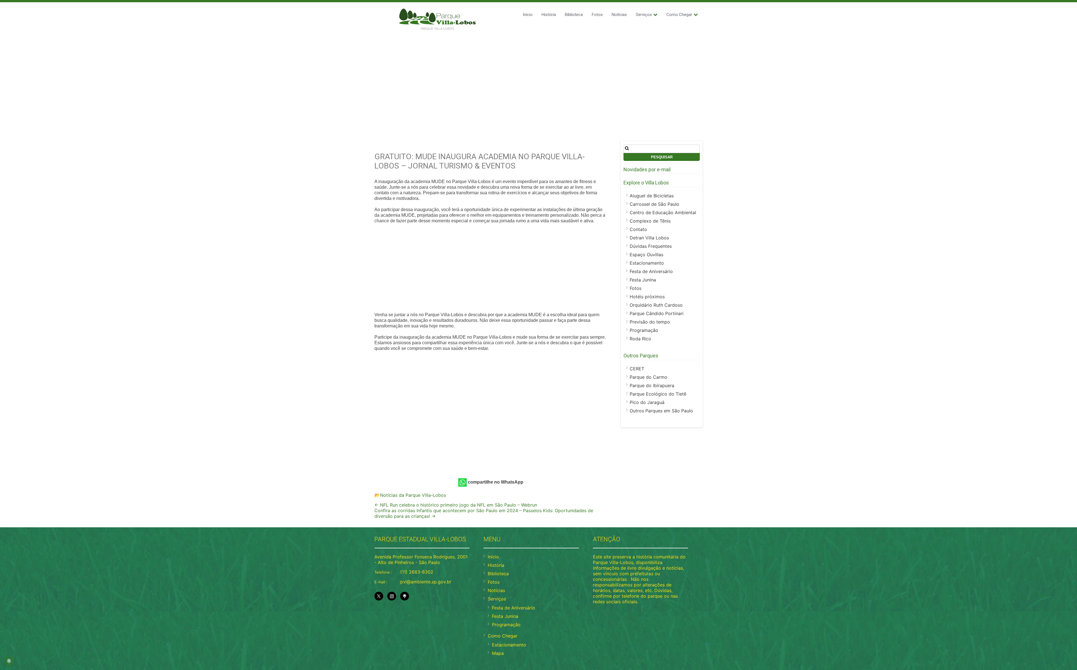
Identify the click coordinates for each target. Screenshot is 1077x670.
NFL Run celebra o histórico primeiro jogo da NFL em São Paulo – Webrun (455, 505)
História (549, 14)
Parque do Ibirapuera (652, 385)
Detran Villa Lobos (649, 238)
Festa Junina (643, 280)
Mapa (498, 653)
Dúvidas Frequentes (651, 246)
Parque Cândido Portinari (657, 313)
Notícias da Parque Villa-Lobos (413, 495)
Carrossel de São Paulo (654, 204)
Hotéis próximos (647, 296)
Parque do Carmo (648, 377)
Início (528, 14)
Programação (644, 330)
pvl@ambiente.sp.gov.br (425, 581)
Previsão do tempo (650, 322)
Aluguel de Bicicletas (652, 195)
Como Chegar (679, 14)
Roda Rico (640, 338)
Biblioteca (574, 14)
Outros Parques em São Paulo (661, 410)
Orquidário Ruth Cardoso (656, 305)
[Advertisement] (538, 76)
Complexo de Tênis (650, 221)
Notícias (619, 14)
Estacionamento (647, 263)
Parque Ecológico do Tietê (658, 394)
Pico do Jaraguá (647, 402)
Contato (638, 229)
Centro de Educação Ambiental (663, 212)
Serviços (644, 14)
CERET (637, 368)
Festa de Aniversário (651, 271)
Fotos (597, 14)
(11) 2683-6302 (416, 572)
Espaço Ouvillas (646, 254)
